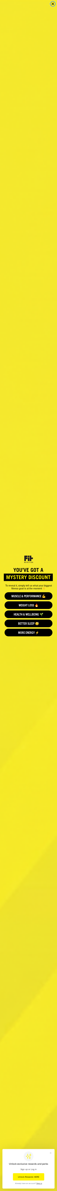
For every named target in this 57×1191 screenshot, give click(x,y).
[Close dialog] (52, 4)
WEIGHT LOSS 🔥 (28, 605)
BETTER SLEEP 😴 (28, 623)
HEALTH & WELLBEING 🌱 (28, 614)
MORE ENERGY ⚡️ (28, 632)
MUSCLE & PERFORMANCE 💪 (28, 596)
